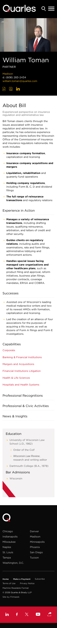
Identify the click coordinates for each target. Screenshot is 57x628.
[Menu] (51, 8)
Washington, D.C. (13, 562)
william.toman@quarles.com (20, 81)
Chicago (8, 531)
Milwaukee (9, 541)
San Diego (36, 552)
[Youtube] (38, 614)
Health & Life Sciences (16, 377)
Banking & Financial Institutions (22, 357)
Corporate (9, 350)
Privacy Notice (27, 583)
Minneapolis (37, 541)
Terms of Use (9, 583)
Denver (34, 531)
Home (6, 579)
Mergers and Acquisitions (18, 364)
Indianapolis (10, 536)
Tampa (7, 557)
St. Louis (8, 552)
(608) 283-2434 (16, 77)
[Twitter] (26, 614)
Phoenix (35, 547)
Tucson (34, 557)
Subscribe (40, 579)
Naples (7, 547)
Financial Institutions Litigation (22, 370)
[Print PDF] (4, 89)
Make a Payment (21, 579)
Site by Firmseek (11, 597)
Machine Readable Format (16, 588)
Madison (8, 73)
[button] (49, 614)
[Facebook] (16, 614)
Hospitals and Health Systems (21, 384)
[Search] (43, 8)
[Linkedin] (7, 614)
